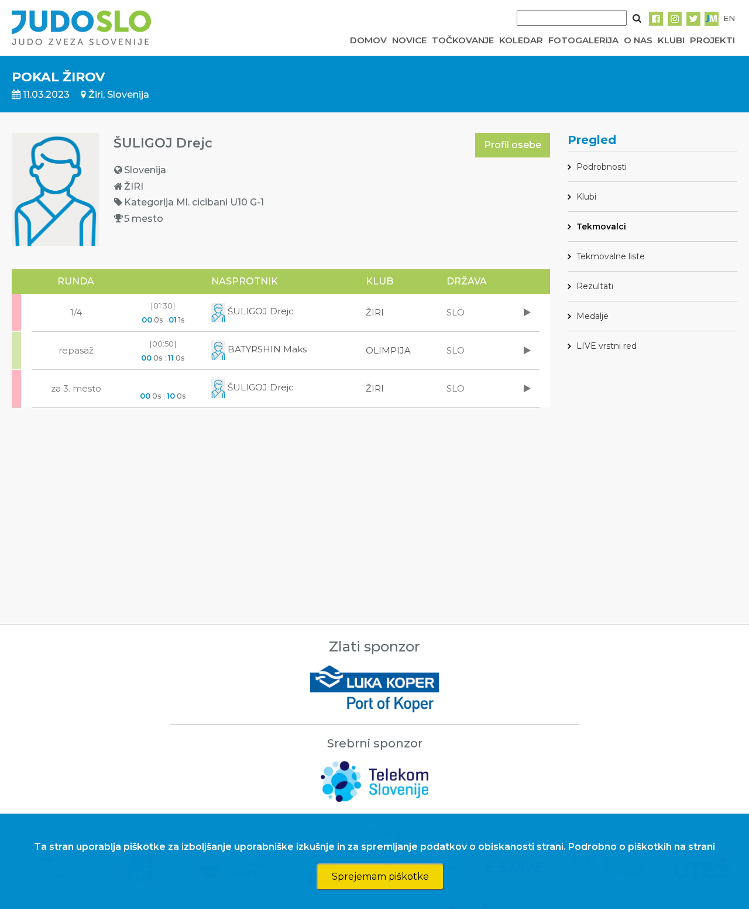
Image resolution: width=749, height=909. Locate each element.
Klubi (586, 196)
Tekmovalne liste (610, 256)
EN (729, 18)
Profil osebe (512, 144)
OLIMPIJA (388, 350)
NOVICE (409, 40)
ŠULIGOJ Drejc (259, 311)
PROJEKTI (712, 40)
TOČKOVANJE (463, 40)
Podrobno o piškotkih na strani (641, 846)
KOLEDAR (521, 40)
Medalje (592, 316)
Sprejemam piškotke (380, 876)
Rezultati (594, 286)
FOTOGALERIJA (583, 40)
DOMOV (368, 40)
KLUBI (671, 40)
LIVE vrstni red (606, 346)
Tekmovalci (601, 226)
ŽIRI (375, 312)
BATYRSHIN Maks (266, 349)
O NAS (638, 40)
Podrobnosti (601, 167)
